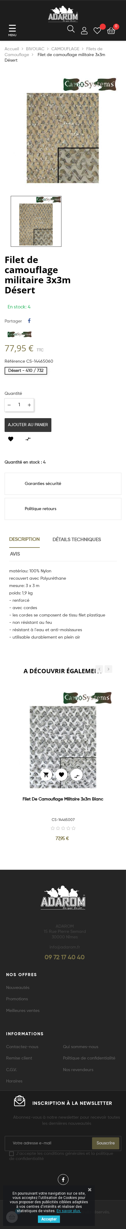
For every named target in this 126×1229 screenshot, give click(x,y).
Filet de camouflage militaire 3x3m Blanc (63, 799)
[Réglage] (84, 32)
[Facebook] (63, 1179)
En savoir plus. (69, 1211)
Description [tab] (24, 539)
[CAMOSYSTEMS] (20, 334)
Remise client (19, 1058)
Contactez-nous (22, 1047)
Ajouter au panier (28, 425)
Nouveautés (17, 988)
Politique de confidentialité (89, 1058)
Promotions (17, 999)
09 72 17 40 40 (65, 958)
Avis (15, 554)
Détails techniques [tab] (77, 539)
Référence (15, 361)
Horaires (14, 1081)
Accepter (49, 1219)
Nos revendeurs (78, 1070)
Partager (29, 321)
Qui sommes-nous (80, 1047)
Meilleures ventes (22, 1011)
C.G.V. (11, 1070)
